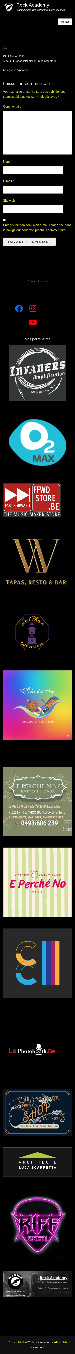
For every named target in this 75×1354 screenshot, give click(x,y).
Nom (7, 161)
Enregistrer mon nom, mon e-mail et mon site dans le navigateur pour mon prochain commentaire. (37, 227)
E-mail (8, 181)
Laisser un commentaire (42, 60)
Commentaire (13, 106)
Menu (65, 21)
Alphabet (22, 69)
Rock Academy (33, 5)
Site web (9, 200)
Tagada (19, 60)
